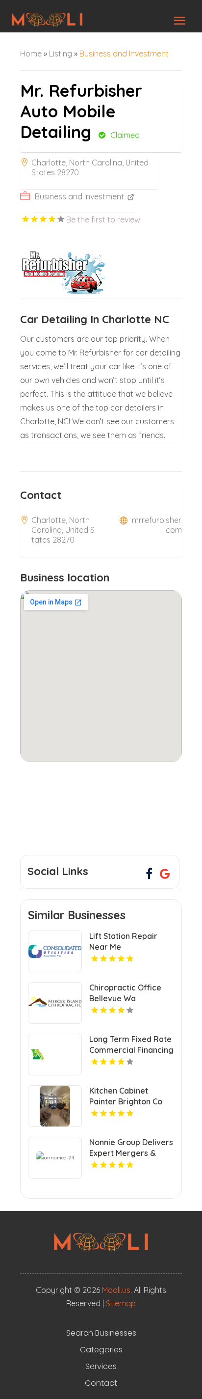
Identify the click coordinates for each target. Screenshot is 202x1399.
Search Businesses (101, 1333)
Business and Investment (124, 53)
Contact (101, 1383)
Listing (60, 53)
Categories (101, 1349)
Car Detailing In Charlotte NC (94, 319)
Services (101, 1366)
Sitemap (121, 1303)
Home (31, 53)
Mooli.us (116, 1290)
